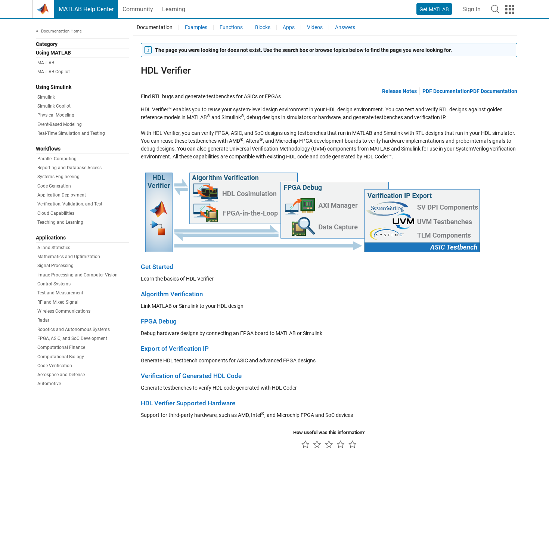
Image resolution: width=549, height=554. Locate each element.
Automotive (49, 383)
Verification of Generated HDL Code (191, 376)
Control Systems (54, 284)
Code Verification (54, 365)
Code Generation (54, 186)
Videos (315, 27)
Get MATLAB (434, 9)
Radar (43, 320)
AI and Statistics (53, 247)
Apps (289, 27)
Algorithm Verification (172, 294)
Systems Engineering (58, 176)
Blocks (262, 27)
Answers (345, 27)
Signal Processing (55, 265)
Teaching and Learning (60, 222)
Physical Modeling (55, 115)
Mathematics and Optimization (68, 256)
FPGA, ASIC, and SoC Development (72, 338)
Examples (196, 27)
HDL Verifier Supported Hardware (188, 403)
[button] (495, 9)
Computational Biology (60, 356)
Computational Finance (61, 347)
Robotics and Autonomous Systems (73, 329)
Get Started (157, 266)
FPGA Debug (159, 321)
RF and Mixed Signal (57, 302)
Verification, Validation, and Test (69, 204)
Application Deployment (61, 195)
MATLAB (45, 62)
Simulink (46, 97)
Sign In (471, 9)
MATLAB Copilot (53, 71)
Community (137, 9)
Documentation (155, 27)
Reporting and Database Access (69, 167)
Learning (173, 9)
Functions (231, 27)
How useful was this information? (329, 432)
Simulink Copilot (54, 106)
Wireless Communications (63, 311)
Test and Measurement (60, 292)
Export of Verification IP (175, 348)
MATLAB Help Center (86, 9)
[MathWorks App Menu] (509, 9)
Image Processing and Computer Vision (77, 275)
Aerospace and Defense (61, 374)
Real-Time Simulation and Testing (71, 133)
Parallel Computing (57, 158)
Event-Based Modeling (59, 124)
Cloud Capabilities (55, 213)
